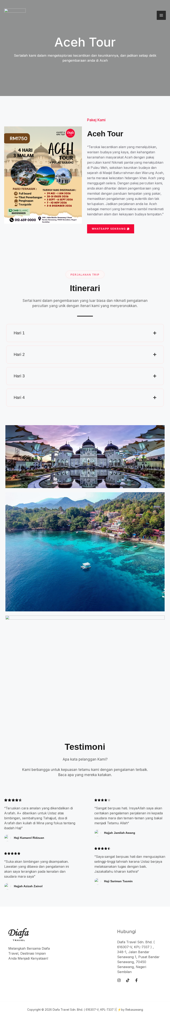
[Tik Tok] (128, 980)
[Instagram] (119, 980)
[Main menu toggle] (161, 15)
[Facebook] (136, 980)
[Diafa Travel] (15, 15)
